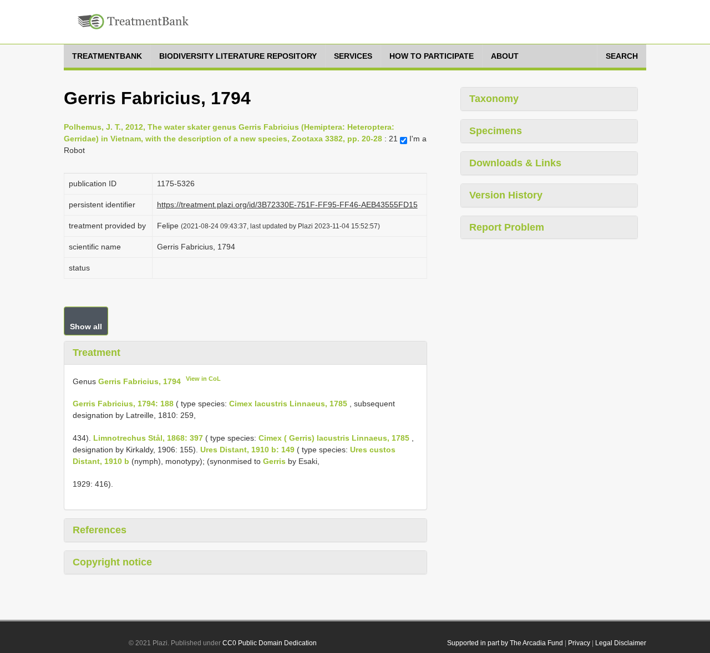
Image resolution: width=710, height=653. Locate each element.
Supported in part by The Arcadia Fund (505, 643)
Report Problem (506, 227)
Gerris (274, 461)
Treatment (96, 352)
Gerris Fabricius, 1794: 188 (123, 403)
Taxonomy (494, 98)
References (99, 529)
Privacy (579, 643)
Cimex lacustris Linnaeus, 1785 (288, 403)
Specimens (495, 130)
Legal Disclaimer (620, 643)
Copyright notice (112, 562)
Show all (86, 326)
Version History (505, 195)
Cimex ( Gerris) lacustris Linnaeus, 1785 (333, 437)
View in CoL (203, 378)
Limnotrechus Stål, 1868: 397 (148, 437)
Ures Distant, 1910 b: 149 (247, 449)
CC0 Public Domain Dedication (269, 643)
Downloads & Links (515, 163)
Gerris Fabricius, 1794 (139, 380)
